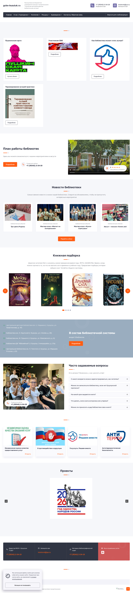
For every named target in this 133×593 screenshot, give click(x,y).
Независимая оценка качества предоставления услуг (17, 449)
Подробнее (55, 54)
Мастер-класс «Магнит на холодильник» (50, 227)
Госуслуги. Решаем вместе (80, 448)
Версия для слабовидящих (117, 15)
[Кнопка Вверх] (128, 589)
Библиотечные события (18, 223)
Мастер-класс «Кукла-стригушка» (82, 227)
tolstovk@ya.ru (124, 5)
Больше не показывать (23, 585)
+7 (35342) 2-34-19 (103, 5)
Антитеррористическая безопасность (111, 449)
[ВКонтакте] (102, 552)
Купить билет (12, 76)
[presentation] (5, 290)
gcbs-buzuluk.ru (11, 5)
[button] (63, 310)
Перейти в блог (66, 239)
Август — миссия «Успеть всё (115, 227)
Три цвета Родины (18, 227)
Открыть (28, 454)
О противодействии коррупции (49, 448)
